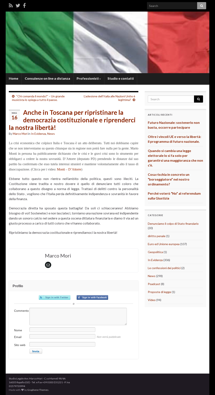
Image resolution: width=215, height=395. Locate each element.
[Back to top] (205, 385)
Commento (21, 310)
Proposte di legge (159, 292)
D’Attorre (74, 169)
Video (152, 300)
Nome (18, 330)
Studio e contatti (121, 78)
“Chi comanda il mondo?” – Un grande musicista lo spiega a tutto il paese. (38, 98)
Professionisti (88, 78)
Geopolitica (155, 252)
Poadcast (154, 284)
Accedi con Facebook (92, 297)
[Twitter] (18, 5)
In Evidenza (38, 133)
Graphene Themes (38, 389)
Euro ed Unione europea (164, 244)
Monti (61, 169)
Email (17, 337)
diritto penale (156, 236)
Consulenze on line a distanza (47, 78)
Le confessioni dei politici (164, 268)
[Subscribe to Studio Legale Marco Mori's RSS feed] (11, 5)
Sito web (19, 345)
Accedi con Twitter (54, 297)
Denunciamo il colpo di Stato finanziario (173, 223)
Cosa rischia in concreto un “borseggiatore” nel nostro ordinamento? (168, 179)
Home (13, 78)
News (51, 133)
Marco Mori (20, 133)
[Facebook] (24, 5)
